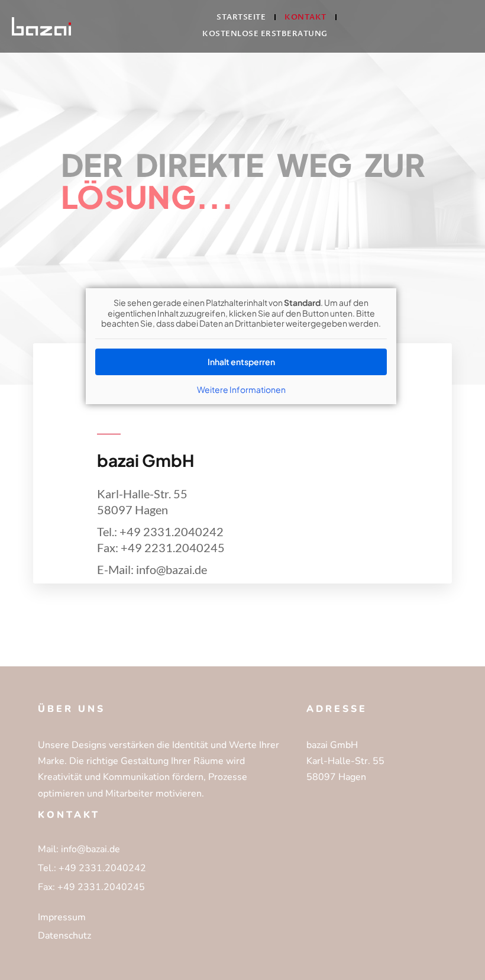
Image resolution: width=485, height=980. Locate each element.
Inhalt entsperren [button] (241, 361)
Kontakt (305, 17)
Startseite (241, 17)
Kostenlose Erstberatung (265, 33)
